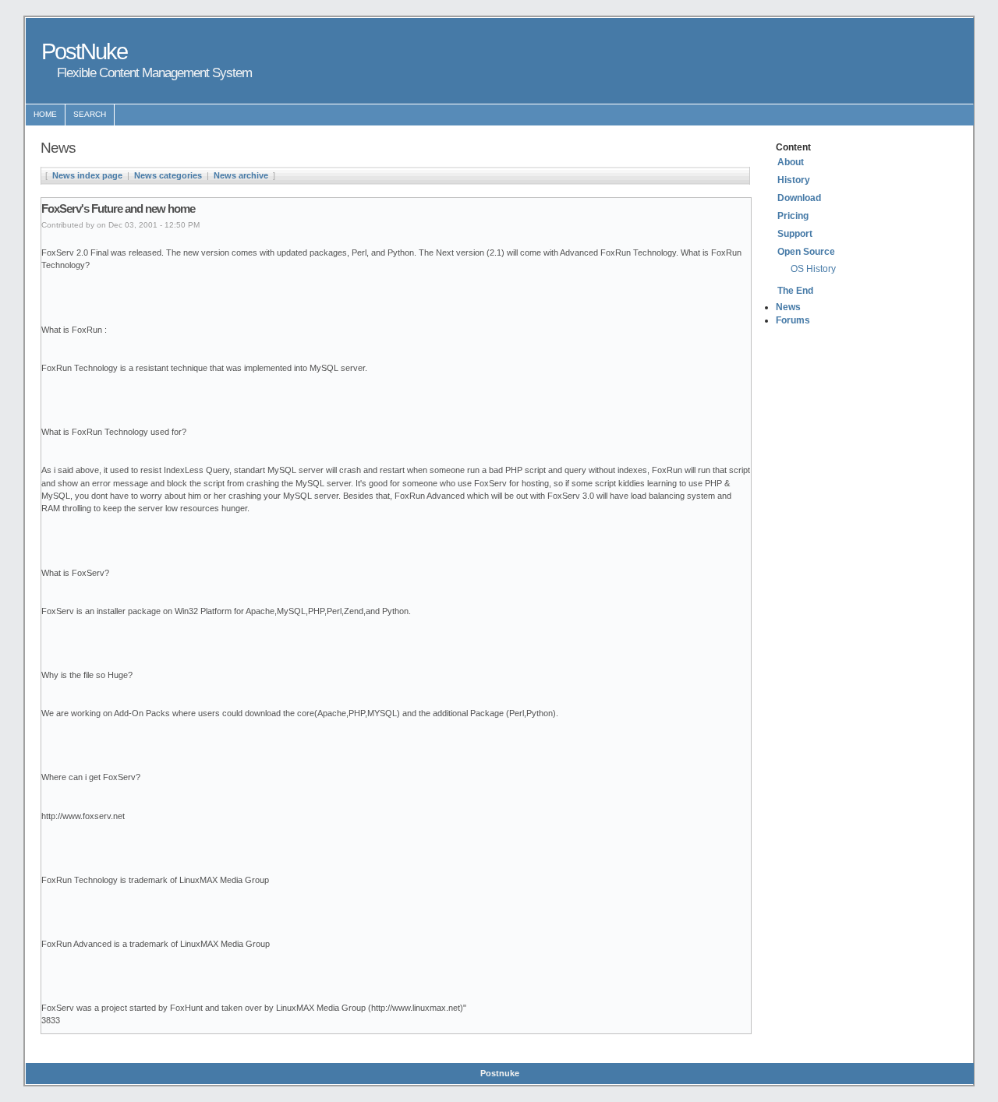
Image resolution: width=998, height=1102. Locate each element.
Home (45, 114)
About (790, 162)
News (788, 307)
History (793, 180)
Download (799, 197)
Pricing (793, 215)
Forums (793, 320)
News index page (87, 175)
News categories (168, 175)
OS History (813, 268)
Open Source (806, 251)
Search (89, 114)
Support (794, 233)
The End (795, 290)
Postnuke (499, 1073)
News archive (241, 175)
